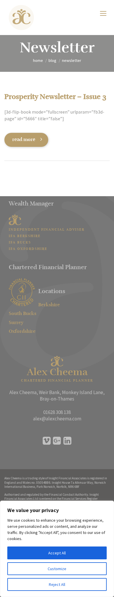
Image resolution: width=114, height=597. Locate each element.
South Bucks (22, 313)
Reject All (57, 584)
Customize (57, 568)
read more (23, 139)
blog (52, 60)
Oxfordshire (22, 331)
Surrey (16, 323)
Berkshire (49, 305)
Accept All (57, 553)
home (38, 60)
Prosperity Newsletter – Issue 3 (55, 97)
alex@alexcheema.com (57, 418)
